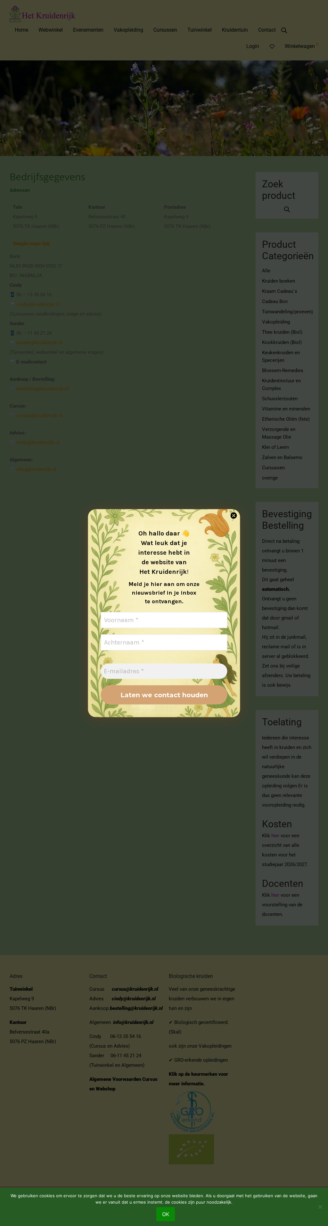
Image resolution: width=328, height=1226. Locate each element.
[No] (320, 1207)
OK (165, 1214)
